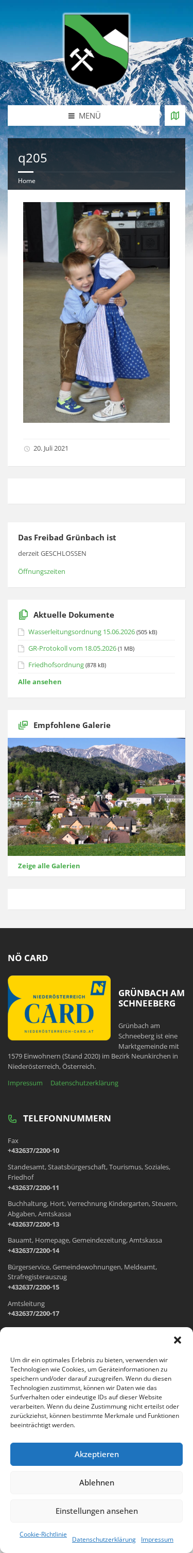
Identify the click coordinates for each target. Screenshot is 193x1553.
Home (27, 180)
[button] (177, 1340)
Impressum (157, 1539)
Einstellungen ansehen (97, 1511)
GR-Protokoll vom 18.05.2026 (72, 648)
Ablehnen (96, 1482)
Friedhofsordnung (56, 664)
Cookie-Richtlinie (43, 1534)
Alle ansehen (40, 681)
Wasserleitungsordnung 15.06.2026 (81, 631)
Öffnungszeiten (41, 571)
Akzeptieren (97, 1454)
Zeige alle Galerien (49, 865)
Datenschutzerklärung (104, 1539)
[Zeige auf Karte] (175, 115)
